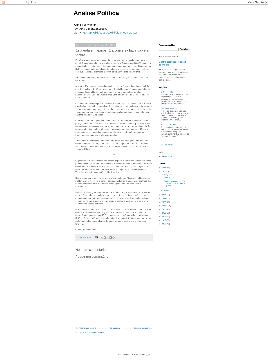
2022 (164, 202)
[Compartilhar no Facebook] (110, 237)
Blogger (146, 354)
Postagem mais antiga (142, 328)
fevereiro (168, 190)
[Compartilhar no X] (107, 237)
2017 (164, 220)
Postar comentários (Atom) (94, 332)
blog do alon (166, 156)
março (167, 174)
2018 (164, 217)
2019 (164, 213)
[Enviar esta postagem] (97, 237)
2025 (164, 171)
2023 (164, 198)
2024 (164, 195)
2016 (164, 224)
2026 (164, 168)
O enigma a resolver (169, 108)
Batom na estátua (168, 125)
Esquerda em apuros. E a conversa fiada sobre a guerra (174, 183)
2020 (164, 209)
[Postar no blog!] (104, 237)
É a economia (167, 92)
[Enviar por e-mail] (101, 237)
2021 (164, 206)
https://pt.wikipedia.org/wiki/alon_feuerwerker (109, 32)
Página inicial (114, 328)
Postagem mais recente (86, 328)
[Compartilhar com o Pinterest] (113, 237)
